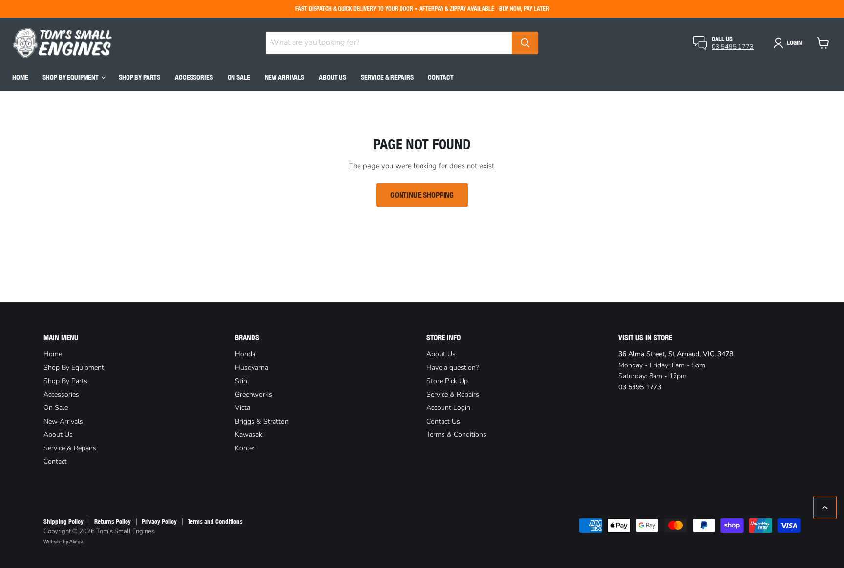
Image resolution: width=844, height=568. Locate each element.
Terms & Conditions (456, 434)
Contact (440, 77)
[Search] (525, 43)
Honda (245, 354)
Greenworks (253, 394)
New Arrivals (284, 77)
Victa (242, 407)
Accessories (193, 77)
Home (20, 77)
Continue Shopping (422, 195)
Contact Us (443, 421)
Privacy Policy (159, 521)
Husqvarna (251, 367)
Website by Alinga (63, 541)
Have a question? (452, 367)
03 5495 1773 (733, 46)
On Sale (239, 77)
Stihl (242, 380)
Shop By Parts (139, 77)
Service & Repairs (387, 77)
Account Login (448, 407)
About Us (332, 77)
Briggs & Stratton (262, 421)
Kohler (245, 448)
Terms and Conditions (215, 521)
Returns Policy (112, 521)
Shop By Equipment (71, 77)
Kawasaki (249, 434)
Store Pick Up (447, 380)
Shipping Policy (63, 521)
